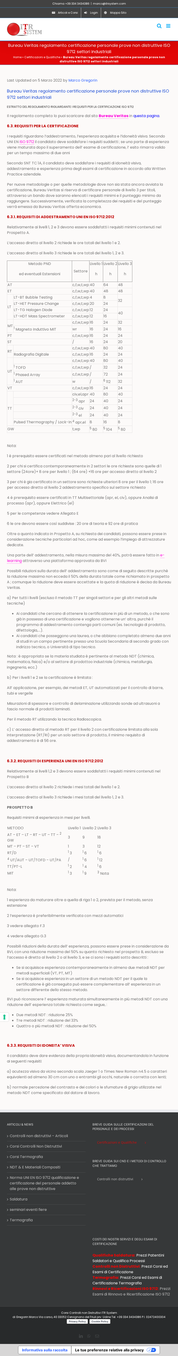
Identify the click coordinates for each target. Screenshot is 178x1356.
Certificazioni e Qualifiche (42, 57)
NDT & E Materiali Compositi (35, 1167)
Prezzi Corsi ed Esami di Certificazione (130, 1269)
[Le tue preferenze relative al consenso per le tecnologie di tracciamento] (4, 1017)
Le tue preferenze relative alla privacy (109, 1350)
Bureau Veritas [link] (113, 115)
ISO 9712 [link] (26, 141)
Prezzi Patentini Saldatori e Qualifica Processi (128, 1258)
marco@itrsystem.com (109, 4)
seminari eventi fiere (28, 1209)
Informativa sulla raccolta (44, 1350)
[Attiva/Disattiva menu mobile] (168, 25)
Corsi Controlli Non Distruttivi (36, 1146)
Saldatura (18, 1199)
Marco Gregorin (82, 80)
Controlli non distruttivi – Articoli (39, 1136)
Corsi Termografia (26, 1156)
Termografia (21, 1220)
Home (17, 57)
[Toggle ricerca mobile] (159, 25)
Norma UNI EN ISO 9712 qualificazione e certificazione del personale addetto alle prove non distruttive (44, 1183)
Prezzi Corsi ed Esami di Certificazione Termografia (127, 1280)
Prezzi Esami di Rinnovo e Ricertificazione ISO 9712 (131, 1291)
